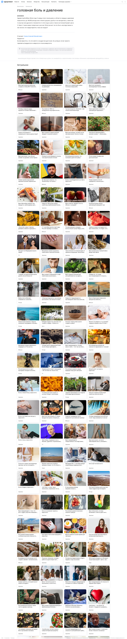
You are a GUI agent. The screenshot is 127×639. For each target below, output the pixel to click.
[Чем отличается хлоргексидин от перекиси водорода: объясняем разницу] (75, 246)
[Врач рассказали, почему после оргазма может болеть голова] (75, 127)
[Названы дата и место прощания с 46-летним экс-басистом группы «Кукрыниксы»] (52, 364)
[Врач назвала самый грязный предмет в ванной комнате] (52, 127)
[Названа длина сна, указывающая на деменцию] (52, 80)
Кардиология (29, 6)
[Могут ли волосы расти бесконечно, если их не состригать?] (52, 577)
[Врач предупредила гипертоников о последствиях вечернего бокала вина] (75, 435)
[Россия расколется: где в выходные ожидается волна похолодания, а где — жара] (28, 364)
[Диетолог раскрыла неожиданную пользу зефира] (99, 80)
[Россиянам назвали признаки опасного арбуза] (75, 506)
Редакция (69, 637)
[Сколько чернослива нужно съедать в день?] (75, 317)
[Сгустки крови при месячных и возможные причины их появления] (99, 529)
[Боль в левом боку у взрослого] (28, 388)
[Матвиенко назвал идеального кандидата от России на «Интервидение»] (28, 340)
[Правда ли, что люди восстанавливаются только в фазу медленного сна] (99, 269)
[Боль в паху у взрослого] (28, 435)
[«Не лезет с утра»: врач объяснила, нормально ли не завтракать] (52, 482)
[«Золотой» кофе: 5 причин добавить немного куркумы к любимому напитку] (28, 222)
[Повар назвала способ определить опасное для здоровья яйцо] (99, 175)
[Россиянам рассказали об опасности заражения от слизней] (99, 340)
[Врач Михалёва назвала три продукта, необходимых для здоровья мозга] (28, 198)
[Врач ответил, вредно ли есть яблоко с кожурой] (75, 198)
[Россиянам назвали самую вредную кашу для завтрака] (75, 364)
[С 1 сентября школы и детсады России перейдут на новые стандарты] (52, 222)
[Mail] (2, 2)
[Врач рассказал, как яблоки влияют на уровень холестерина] (28, 151)
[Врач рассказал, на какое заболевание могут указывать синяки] (99, 435)
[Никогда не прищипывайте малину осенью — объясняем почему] (99, 127)
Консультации (20, 6)
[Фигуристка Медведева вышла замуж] (28, 246)
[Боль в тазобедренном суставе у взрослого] (75, 175)
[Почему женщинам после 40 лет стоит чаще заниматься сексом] (99, 411)
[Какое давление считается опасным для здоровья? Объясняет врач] (99, 104)
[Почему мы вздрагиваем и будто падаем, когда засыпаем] (75, 553)
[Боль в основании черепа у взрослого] (52, 506)
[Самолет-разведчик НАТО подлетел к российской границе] (75, 411)
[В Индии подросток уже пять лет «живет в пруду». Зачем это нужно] (52, 317)
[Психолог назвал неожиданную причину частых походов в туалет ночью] (28, 458)
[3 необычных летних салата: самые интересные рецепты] (52, 624)
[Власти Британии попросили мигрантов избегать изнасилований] (99, 293)
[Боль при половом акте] (99, 458)
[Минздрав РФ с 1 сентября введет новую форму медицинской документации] (75, 458)
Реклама (12, 637)
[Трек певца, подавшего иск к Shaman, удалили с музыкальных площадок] (52, 435)
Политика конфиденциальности (117, 637)
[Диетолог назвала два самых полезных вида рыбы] (75, 80)
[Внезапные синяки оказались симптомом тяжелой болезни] (52, 246)
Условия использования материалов (80, 637)
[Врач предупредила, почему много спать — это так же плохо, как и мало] (75, 340)
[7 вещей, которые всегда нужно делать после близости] (28, 269)
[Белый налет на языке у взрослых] (99, 364)
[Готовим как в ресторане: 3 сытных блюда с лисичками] (52, 388)
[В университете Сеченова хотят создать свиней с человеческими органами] (28, 553)
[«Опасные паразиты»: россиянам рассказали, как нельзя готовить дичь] (52, 293)
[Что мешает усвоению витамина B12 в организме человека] (28, 624)
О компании (6, 637)
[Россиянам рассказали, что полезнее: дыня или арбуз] (75, 151)
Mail (2, 637)
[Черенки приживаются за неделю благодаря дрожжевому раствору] (75, 388)
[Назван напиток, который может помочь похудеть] (28, 577)
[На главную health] (8, 2)
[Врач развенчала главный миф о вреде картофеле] (99, 246)
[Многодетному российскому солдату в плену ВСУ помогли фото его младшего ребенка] (28, 80)
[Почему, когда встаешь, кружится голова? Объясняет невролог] (28, 104)
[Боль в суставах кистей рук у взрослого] (28, 411)
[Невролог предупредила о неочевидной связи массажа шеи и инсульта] (75, 293)
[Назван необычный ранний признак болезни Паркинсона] (28, 175)
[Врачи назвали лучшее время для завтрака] (75, 529)
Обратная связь (92, 637)
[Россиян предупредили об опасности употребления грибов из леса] (75, 624)
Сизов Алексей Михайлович (33, 36)
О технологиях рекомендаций (103, 637)
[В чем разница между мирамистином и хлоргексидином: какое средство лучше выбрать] (75, 482)
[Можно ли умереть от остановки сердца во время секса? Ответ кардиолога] (99, 317)
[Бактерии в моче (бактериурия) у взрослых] (52, 529)
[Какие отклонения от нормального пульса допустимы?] (28, 127)
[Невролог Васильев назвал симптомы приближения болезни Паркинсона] (52, 198)
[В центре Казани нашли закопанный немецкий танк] (99, 198)
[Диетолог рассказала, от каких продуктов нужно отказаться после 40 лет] (52, 411)
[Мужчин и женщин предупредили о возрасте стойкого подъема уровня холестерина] (75, 577)
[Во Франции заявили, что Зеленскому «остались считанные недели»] (52, 175)
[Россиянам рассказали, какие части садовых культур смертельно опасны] (28, 600)
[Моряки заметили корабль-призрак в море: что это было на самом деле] (52, 458)
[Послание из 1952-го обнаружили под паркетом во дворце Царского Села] (52, 104)
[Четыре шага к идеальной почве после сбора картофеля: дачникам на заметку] (52, 340)
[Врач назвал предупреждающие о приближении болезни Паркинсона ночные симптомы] (52, 600)
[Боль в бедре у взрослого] (28, 482)
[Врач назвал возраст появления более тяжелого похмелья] (99, 624)
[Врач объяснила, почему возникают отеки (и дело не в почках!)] (99, 506)
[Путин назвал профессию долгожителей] (99, 151)
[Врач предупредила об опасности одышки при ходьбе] (99, 577)
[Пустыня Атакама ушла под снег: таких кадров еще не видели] (99, 482)
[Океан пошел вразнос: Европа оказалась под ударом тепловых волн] (28, 317)
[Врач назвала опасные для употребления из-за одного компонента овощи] (75, 269)
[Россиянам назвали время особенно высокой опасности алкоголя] (28, 529)
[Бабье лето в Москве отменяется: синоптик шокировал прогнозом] (28, 293)
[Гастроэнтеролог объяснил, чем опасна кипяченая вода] (75, 104)
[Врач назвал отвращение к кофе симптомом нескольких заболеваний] (52, 269)
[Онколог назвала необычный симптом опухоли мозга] (99, 388)
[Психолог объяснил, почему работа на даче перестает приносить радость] (52, 553)
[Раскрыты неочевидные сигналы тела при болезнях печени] (52, 151)
